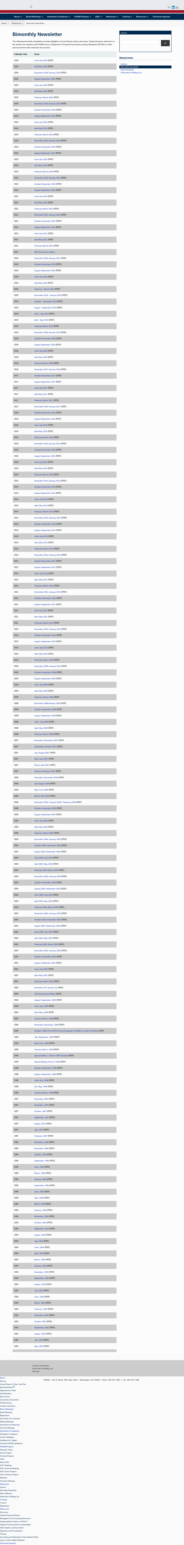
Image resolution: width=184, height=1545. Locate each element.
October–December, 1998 (45, 1068)
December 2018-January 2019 (47, 332)
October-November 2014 (45, 487)
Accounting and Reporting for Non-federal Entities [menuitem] (19, 1537)
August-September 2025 (44, 79)
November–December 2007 (46, 740)
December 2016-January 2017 (47, 407)
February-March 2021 (43, 246)
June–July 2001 (41, 969)
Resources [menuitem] (4, 1509)
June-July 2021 (40, 233)
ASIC (97, 17)
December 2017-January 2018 (47, 369)
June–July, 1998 (41, 1080)
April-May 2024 (40, 128)
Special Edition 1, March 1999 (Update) (51, 1056)
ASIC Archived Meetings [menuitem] (9, 1468)
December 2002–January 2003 (47, 913)
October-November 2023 (45, 147)
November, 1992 (41, 1315)
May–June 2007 (41, 759)
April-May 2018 (40, 357)
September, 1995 (41, 1185)
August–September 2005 (45, 814)
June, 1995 (39, 1192)
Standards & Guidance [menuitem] (9, 1431)
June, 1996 (39, 1167)
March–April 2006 (41, 796)
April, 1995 (39, 1198)
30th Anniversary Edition (44, 252)
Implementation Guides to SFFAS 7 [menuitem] (14, 1522)
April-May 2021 (40, 239)
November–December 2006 (46, 777)
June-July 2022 (40, 196)
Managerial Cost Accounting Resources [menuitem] (15, 1518)
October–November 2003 (45, 882)
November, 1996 (41, 1148)
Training (126, 17)
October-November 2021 (45, 221)
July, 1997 (38, 1130)
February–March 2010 (43, 660)
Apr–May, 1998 (40, 1086)
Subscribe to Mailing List (131, 72)
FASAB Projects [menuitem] (6, 1447)
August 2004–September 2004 (47, 852)
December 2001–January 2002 (47, 951)
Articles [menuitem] (3, 1487)
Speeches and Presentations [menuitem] (11, 1531)
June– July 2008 (41, 722)
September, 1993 (41, 1278)
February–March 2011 (43, 623)
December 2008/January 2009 (47, 703)
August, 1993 (40, 1284)
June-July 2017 (40, 388)
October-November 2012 (45, 561)
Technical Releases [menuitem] (7, 1481)
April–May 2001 (41, 975)
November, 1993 (41, 1272)
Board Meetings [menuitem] (6, 1409)
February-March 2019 (43, 326)
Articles (124, 64)
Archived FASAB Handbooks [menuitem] (11, 1443)
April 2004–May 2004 (43, 864)
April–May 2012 (41, 580)
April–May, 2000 (41, 1012)
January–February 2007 (44, 771)
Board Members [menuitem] (6, 1387)
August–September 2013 (45, 530)
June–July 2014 (41, 499)
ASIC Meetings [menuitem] (6, 1465)
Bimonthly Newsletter (130, 67)
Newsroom (111, 17)
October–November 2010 (45, 635)
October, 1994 (40, 1223)
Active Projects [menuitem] (6, 1453)
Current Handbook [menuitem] (7, 1437)
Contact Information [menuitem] (7, 1406)
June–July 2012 (41, 573)
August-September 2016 (44, 419)
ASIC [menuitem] (2, 1459)
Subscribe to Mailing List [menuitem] (9, 1497)
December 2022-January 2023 (47, 178)
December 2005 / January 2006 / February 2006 (55, 802)
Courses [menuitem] (3, 1503)
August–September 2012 (45, 567)
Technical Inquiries (161, 17)
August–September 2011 (44, 604)
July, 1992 (38, 1340)
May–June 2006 (41, 790)
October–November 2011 (45, 598)
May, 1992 (38, 1346)
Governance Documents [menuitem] (9, 1400)
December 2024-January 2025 (47, 104)
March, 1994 (39, 1260)
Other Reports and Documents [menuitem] (12, 1528)
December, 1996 (41, 1142)
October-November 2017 (45, 376)
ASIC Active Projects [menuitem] (8, 1472)
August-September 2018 (44, 345)
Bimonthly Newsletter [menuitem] (8, 1490)
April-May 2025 (40, 91)
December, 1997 (41, 1099)
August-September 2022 (44, 190)
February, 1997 (40, 1136)
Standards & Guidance (57, 17)
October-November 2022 (45, 184)
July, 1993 (38, 1290)
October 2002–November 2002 (47, 920)
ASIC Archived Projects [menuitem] (9, 1475)
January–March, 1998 (43, 1093)
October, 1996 (40, 1154)
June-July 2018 (40, 351)
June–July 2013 (41, 536)
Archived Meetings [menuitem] (7, 1428)
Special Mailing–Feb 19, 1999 (47, 1062)
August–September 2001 (45, 963)
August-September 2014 (44, 493)
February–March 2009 (43, 697)
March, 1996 (39, 1173)
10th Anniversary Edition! (44, 994)
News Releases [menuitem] (6, 1493)
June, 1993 (39, 1297)
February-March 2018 (43, 363)
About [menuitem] (2, 1378)
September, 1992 (41, 1328)
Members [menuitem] (3, 1478)
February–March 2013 (43, 549)
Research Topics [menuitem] (6, 1450)
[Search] (165, 43)
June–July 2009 (41, 685)
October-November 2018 (45, 338)
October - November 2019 (45, 301)
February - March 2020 (44, 289)
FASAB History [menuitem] (6, 1403)
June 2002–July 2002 (43, 932)
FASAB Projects (81, 17)
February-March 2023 (43, 172)
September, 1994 (41, 1229)
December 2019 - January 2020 (48, 295)
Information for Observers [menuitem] (10, 1425)
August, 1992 (40, 1334)
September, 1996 (41, 1161)
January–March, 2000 (43, 1018)
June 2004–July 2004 (43, 858)
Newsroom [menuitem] (4, 1484)
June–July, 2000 (41, 1006)
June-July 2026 (40, 60)
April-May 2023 (40, 165)
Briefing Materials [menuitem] (7, 1422)
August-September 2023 (44, 153)
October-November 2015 (45, 450)
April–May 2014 (41, 505)
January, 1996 (40, 1179)
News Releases (127, 70)
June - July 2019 (41, 314)
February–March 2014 (43, 511)
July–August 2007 (42, 753)
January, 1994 (40, 1266)
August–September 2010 (45, 641)
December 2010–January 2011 (47, 629)
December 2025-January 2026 (47, 73)
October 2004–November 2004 (47, 845)
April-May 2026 (40, 66)
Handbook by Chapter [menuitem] (8, 1440)
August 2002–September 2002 (47, 926)
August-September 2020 (44, 270)
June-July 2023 (40, 159)
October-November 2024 (45, 110)
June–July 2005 (41, 821)
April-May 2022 (40, 202)
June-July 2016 (40, 425)
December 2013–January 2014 (47, 518)
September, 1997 (41, 1117)
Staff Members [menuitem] (6, 1394)
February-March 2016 (44, 437)
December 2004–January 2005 (47, 839)
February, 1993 (40, 1309)
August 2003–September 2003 (47, 889)
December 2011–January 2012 (47, 592)
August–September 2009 (45, 679)
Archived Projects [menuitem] (7, 1456)
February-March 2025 (43, 97)
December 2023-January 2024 (47, 141)
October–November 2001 (45, 957)
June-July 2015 (40, 462)
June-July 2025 (40, 85)
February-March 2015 (43, 474)
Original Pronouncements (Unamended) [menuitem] (15, 1525)
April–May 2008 (41, 728)
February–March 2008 (43, 734)
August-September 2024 (44, 116)
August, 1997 (40, 1124)
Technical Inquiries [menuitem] (8, 1543)
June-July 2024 (40, 122)
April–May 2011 (41, 617)
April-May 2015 (40, 468)
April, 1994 (39, 1253)
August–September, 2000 (45, 1000)
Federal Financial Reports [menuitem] (10, 1515)
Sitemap (35, 1371)
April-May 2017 (41, 394)
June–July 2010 (41, 648)
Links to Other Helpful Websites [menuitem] (12, 1540)
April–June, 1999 (41, 1043)
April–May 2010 (41, 654)
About (17, 17)
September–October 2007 (45, 746)
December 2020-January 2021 (47, 258)
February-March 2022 (43, 209)
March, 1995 (39, 1204)
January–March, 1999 (43, 1049)
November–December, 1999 (46, 1025)
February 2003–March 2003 (46, 907)
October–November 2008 (45, 709)
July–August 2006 (42, 783)
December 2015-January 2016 (47, 444)
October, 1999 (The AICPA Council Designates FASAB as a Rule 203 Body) (66, 1031)
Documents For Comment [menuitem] (10, 1419)
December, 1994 (41, 1216)
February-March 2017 (44, 400)
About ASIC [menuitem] (4, 1462)
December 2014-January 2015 (47, 481)
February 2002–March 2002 (46, 944)
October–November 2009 (45, 672)
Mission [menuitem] (3, 1381)
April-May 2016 (40, 431)
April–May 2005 (41, 827)
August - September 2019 (45, 308)
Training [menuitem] (3, 1500)
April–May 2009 (41, 691)
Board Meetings (33, 17)
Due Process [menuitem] (5, 1397)
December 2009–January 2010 (47, 666)
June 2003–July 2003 (43, 895)
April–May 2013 (41, 542)
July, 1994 (38, 1241)
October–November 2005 (45, 808)
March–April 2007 (41, 765)
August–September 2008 (45, 716)
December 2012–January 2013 (47, 555)
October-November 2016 (45, 413)
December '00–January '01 (45, 988)
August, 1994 (40, 1235)
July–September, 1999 (43, 1037)
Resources (141, 17)
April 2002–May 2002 (43, 938)
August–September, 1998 (45, 1074)
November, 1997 (41, 1105)
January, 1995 (40, 1210)
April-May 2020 (40, 283)
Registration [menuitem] (4, 1415)
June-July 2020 (40, 277)
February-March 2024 (43, 135)
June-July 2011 (40, 610)
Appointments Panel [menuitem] (8, 1390)
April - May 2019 (41, 320)
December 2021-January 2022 (47, 215)
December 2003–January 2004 (47, 876)
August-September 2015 (44, 456)
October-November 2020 (45, 264)
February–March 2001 (43, 981)
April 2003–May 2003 (43, 901)
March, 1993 (39, 1303)
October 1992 (40, 1321)
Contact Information (40, 1366)
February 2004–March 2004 (46, 870)
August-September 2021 (45, 227)
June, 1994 (39, 1247)
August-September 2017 (44, 382)
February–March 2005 (43, 833)
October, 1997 (40, 1111)
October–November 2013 (45, 524)
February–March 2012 (43, 586)
